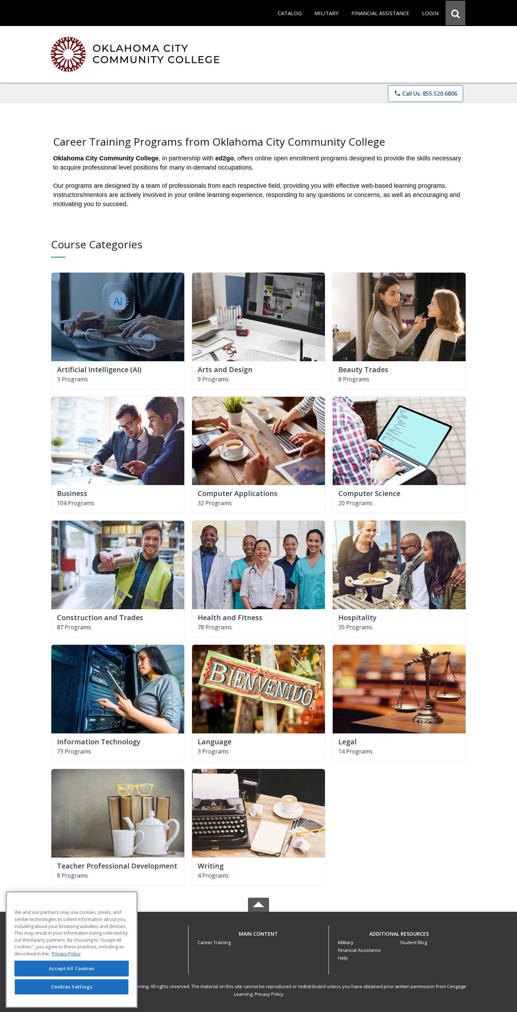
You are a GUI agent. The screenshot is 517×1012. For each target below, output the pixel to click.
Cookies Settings (71, 987)
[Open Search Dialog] (455, 13)
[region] (72, 949)
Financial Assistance (359, 950)
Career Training (214, 942)
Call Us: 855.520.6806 (425, 93)
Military (345, 942)
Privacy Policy (269, 994)
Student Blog (413, 942)
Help (343, 958)
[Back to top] (258, 937)
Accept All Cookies (72, 969)
